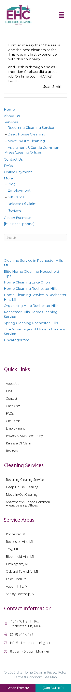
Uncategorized (17, 340)
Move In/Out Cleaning (26, 141)
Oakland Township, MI (22, 571)
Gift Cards (16, 197)
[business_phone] (19, 224)
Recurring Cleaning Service (31, 128)
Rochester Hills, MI (19, 541)
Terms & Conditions (28, 677)
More (8, 178)
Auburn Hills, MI (17, 586)
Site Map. (50, 677)
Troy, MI (12, 549)
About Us (12, 116)
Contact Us (13, 159)
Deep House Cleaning (26, 134)
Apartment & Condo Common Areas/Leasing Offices (28, 503)
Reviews (15, 210)
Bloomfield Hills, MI (20, 556)
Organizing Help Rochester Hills (31, 306)
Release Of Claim (22, 204)
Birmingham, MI (17, 564)
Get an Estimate (17, 218)
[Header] (61, 14)
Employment (19, 190)
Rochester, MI (16, 534)
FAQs (8, 166)
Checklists (13, 406)
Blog (12, 184)
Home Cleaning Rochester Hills (31, 289)
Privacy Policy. (57, 672)
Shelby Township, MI (21, 593)
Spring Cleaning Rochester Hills (31, 323)
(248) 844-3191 (22, 634)
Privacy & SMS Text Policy (24, 435)
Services (11, 122)
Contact (11, 398)
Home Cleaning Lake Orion (27, 282)
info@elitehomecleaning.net (30, 642)
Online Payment (18, 172)
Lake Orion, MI (16, 579)
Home (9, 110)
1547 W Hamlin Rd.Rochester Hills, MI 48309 (30, 623)
